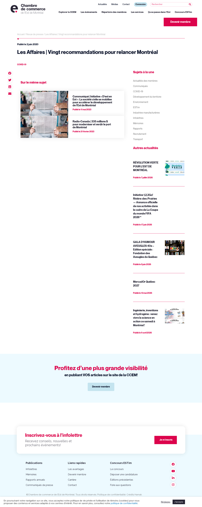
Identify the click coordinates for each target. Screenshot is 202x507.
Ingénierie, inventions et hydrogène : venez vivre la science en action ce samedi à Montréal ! (145, 318)
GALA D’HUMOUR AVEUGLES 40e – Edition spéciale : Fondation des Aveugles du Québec (145, 249)
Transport (138, 139)
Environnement (140, 102)
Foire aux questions (120, 485)
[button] (180, 22)
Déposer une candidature (124, 474)
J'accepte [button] (178, 502)
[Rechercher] (190, 4)
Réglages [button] (165, 502)
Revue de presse (34, 34)
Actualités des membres (145, 81)
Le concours (117, 469)
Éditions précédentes (121, 479)
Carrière (72, 479)
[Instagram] (173, 484)
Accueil (20, 34)
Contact (126, 4)
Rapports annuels (35, 479)
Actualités (102, 4)
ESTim (136, 107)
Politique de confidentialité (111, 494)
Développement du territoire (147, 97)
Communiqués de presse (39, 485)
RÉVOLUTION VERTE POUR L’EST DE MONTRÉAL (145, 166)
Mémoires (138, 123)
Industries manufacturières (146, 113)
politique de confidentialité (124, 503)
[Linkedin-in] (173, 478)
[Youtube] (173, 471)
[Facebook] (173, 464)
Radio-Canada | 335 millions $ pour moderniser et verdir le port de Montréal (92, 124)
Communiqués (140, 86)
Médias (114, 4)
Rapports (137, 129)
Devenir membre (77, 474)
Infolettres (138, 118)
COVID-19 (138, 91)
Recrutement (139, 134)
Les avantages (76, 469)
